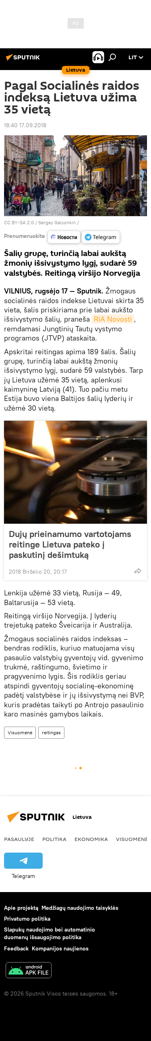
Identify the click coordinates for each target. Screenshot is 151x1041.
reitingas (51, 732)
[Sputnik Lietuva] (24, 60)
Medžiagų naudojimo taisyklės (79, 907)
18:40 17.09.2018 (25, 125)
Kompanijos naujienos (60, 948)
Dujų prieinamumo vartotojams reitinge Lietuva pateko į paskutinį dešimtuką (70, 544)
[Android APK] (28, 971)
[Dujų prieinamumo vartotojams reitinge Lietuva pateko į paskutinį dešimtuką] (75, 472)
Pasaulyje (19, 839)
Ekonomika (91, 839)
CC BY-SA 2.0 (19, 222)
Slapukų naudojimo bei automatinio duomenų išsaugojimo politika (49, 933)
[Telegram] (101, 237)
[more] (138, 571)
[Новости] (64, 237)
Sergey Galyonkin (57, 222)
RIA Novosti (113, 319)
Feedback (16, 948)
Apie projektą (21, 907)
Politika (54, 839)
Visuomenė (20, 732)
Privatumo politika (27, 918)
